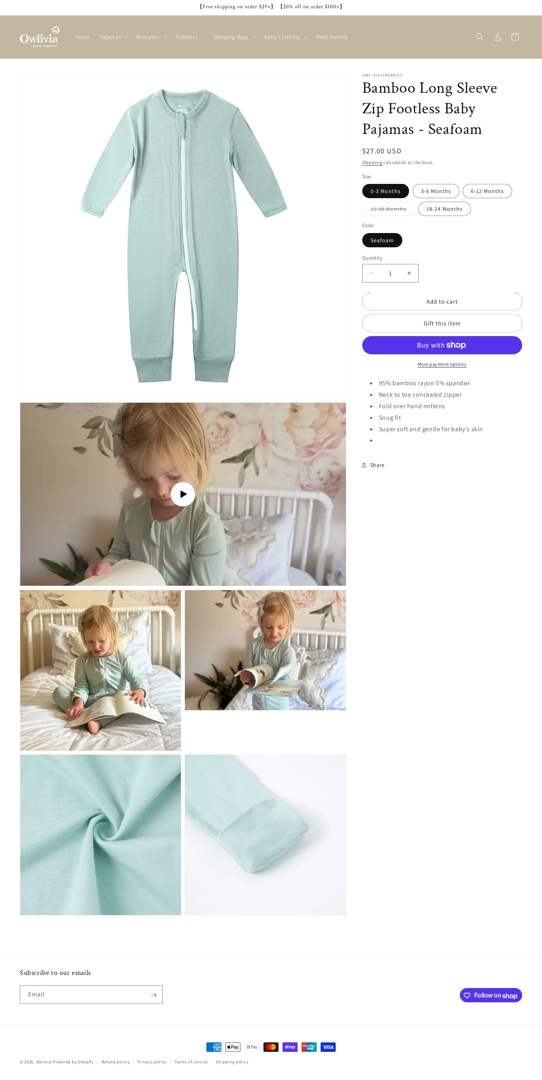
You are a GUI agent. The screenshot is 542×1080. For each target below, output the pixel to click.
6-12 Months (487, 191)
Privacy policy (152, 1061)
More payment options (442, 364)
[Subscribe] (153, 995)
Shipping (372, 162)
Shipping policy (232, 1061)
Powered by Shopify (73, 1062)
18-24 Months (445, 208)
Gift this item (442, 323)
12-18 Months (393, 210)
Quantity (372, 257)
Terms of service (191, 1061)
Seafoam (382, 239)
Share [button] (377, 464)
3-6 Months (436, 191)
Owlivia (44, 1062)
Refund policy (116, 1061)
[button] (113, 37)
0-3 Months (386, 191)
